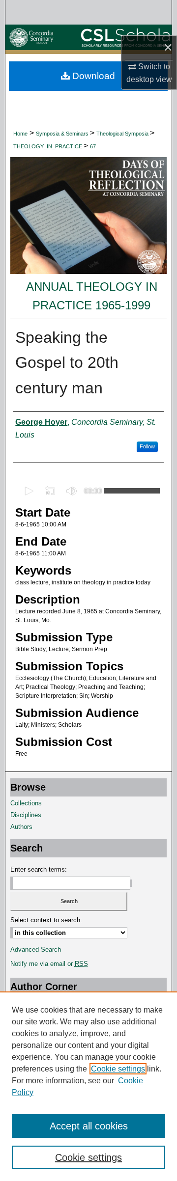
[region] (88, 1086)
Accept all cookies (89, 1126)
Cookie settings (118, 1069)
